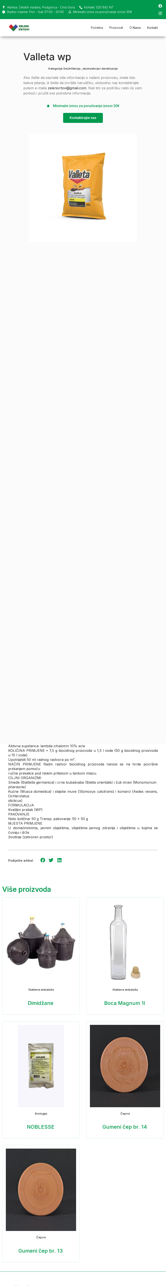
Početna (97, 27)
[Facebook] (160, 6)
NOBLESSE (40, 1127)
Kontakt (152, 27)
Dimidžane (40, 1003)
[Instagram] (160, 13)
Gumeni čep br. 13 (40, 1251)
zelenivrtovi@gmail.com (67, 88)
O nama (135, 27)
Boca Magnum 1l (124, 1003)
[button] (42, 860)
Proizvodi (116, 27)
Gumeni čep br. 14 (124, 1127)
